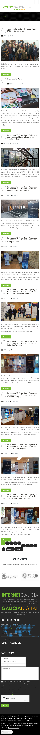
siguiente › (10, 549)
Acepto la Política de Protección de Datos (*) (16, 681)
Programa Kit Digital (14, 79)
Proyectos (15, 36)
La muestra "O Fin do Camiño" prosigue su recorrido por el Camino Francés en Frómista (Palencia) (22, 343)
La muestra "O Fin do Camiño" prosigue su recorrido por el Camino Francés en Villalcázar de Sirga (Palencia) (22, 496)
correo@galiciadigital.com (9, 629)
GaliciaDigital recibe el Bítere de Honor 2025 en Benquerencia (21, 30)
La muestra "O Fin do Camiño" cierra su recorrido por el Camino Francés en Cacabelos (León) (22, 137)
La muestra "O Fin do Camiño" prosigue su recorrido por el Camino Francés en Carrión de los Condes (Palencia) (22, 291)
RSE (37, 2)
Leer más (6, 74)
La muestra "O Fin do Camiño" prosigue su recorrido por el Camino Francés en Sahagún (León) (22, 240)
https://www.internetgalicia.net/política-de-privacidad (15, 694)
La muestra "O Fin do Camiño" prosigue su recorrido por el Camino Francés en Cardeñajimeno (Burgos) (22, 446)
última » (19, 549)
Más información (13, 728)
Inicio (3, 16)
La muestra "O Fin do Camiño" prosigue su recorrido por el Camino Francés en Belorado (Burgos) (22, 395)
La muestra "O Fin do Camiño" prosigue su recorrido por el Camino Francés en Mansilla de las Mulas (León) (22, 188)
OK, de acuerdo (7, 732)
